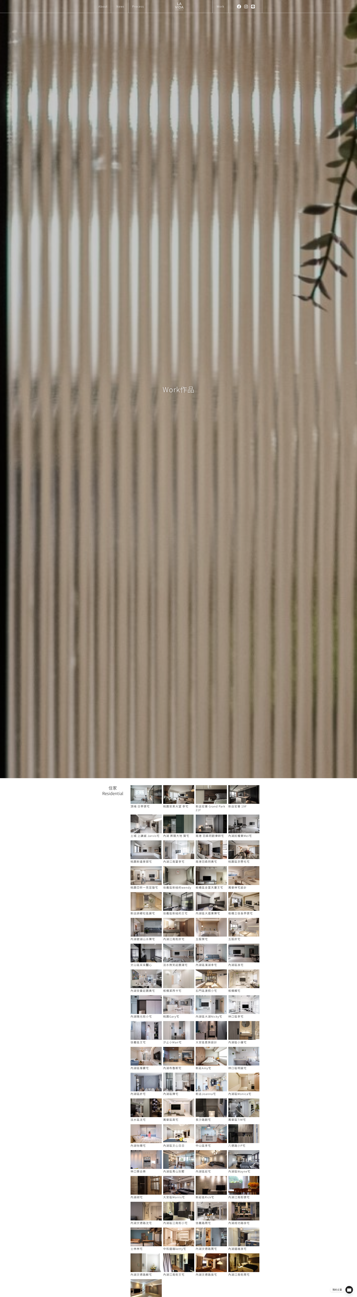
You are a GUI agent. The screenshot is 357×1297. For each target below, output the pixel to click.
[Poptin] (349, 1290)
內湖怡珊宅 (138, 1145)
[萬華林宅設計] (244, 875)
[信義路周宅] (211, 1211)
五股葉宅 (202, 939)
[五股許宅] (244, 927)
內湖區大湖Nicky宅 (209, 1016)
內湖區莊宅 (203, 1171)
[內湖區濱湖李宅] (211, 953)
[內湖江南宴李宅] (178, 849)
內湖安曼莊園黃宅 (143, 991)
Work (220, 6)
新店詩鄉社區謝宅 (143, 913)
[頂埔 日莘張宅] (146, 794)
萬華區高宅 (170, 1120)
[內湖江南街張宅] (244, 1185)
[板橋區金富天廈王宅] (211, 875)
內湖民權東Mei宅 (240, 836)
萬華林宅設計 (237, 887)
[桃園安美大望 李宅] (178, 794)
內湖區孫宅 (236, 965)
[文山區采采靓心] (146, 953)
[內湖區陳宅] (178, 1082)
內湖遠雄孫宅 (237, 1249)
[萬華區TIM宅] (244, 1107)
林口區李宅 (236, 1016)
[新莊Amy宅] (211, 1056)
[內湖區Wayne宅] (244, 1159)
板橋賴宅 (234, 991)
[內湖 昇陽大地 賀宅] (178, 824)
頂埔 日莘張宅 (140, 806)
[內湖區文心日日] (178, 1133)
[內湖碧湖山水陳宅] (146, 927)
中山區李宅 (203, 1145)
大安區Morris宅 (174, 1197)
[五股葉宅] (211, 927)
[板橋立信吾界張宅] (244, 901)
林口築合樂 (138, 1171)
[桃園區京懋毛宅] (244, 849)
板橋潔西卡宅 (172, 991)
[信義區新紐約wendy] (178, 875)
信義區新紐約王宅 (175, 913)
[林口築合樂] (146, 1159)
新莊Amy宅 (203, 1068)
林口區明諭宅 (237, 1068)
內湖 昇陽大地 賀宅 (176, 836)
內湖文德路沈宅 (141, 1223)
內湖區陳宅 (170, 1094)
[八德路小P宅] (244, 1133)
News (120, 6)
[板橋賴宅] (244, 978)
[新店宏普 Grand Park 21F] (211, 794)
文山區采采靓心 (141, 965)
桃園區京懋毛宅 (239, 861)
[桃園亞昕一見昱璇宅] (146, 875)
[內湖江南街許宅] (178, 927)
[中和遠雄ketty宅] (178, 1237)
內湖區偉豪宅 (140, 1068)
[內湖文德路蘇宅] (146, 1262)
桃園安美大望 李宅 (176, 806)
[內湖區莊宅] (211, 1159)
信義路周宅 (203, 1223)
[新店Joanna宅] (211, 1082)
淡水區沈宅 (138, 1120)
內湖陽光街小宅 (141, 1016)
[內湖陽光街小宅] (146, 1004)
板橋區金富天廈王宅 (209, 887)
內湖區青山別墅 (174, 1171)
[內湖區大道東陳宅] (211, 901)
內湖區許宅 (138, 1094)
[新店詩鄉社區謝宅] (146, 901)
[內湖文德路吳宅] (211, 1262)
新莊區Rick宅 (205, 1197)
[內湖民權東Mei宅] (244, 824)
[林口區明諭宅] (244, 1056)
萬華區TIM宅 (237, 1120)
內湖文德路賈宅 (206, 1249)
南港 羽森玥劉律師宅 (210, 836)
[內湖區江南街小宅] (178, 1211)
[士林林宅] (146, 1237)
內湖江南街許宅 (174, 939)
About (103, 6)
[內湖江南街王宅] (178, 1262)
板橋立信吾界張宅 (240, 913)
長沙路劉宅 (203, 1120)
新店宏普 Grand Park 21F (210, 808)
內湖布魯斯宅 (172, 1068)
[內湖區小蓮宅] (244, 1030)
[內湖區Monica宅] (244, 1082)
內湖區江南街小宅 (175, 1223)
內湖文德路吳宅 (206, 1274)
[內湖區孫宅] (244, 953)
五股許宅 (234, 939)
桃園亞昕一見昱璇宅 (144, 887)
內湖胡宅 (137, 1197)
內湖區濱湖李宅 (206, 965)
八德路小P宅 (237, 1145)
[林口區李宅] (244, 1004)
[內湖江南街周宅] (244, 1262)
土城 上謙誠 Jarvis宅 (145, 836)
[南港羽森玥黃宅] (211, 849)
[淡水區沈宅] (146, 1107)
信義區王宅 (138, 1042)
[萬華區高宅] (178, 1107)
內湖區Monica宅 (239, 1094)
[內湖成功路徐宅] (244, 1211)
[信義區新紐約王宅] (178, 901)
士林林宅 (137, 1249)
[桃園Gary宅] (178, 1004)
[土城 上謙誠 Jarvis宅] (146, 824)
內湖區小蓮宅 (237, 1042)
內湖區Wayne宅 (239, 1171)
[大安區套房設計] (211, 1030)
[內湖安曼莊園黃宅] (146, 978)
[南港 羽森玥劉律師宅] (211, 824)
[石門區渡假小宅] (211, 978)
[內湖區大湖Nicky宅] (211, 1004)
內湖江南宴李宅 (174, 861)
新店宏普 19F (237, 806)
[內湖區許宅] (146, 1082)
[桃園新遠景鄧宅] (146, 849)
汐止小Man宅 (172, 1042)
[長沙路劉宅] (211, 1107)
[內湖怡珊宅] (146, 1133)
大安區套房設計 (206, 1042)
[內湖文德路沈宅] (146, 1211)
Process (138, 6)
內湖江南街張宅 (239, 1197)
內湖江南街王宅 (174, 1274)
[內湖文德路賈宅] (211, 1237)
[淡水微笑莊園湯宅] (178, 953)
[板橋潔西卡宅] (178, 978)
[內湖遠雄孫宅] (244, 1237)
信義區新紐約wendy (177, 887)
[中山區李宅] (211, 1133)
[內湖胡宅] (146, 1185)
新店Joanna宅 (206, 1094)
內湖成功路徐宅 (239, 1223)
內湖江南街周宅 (239, 1274)
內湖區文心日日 (174, 1145)
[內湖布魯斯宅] (178, 1056)
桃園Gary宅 (171, 1016)
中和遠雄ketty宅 (174, 1249)
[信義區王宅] (146, 1030)
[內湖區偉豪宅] (146, 1056)
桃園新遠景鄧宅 (141, 861)
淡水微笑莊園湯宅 (175, 965)
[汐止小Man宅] (178, 1030)
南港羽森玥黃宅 (206, 861)
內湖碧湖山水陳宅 (143, 939)
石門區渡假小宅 (206, 991)
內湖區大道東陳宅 (208, 913)
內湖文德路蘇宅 (141, 1274)
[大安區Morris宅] (178, 1185)
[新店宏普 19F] (244, 794)
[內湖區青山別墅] (178, 1159)
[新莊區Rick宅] (211, 1185)
